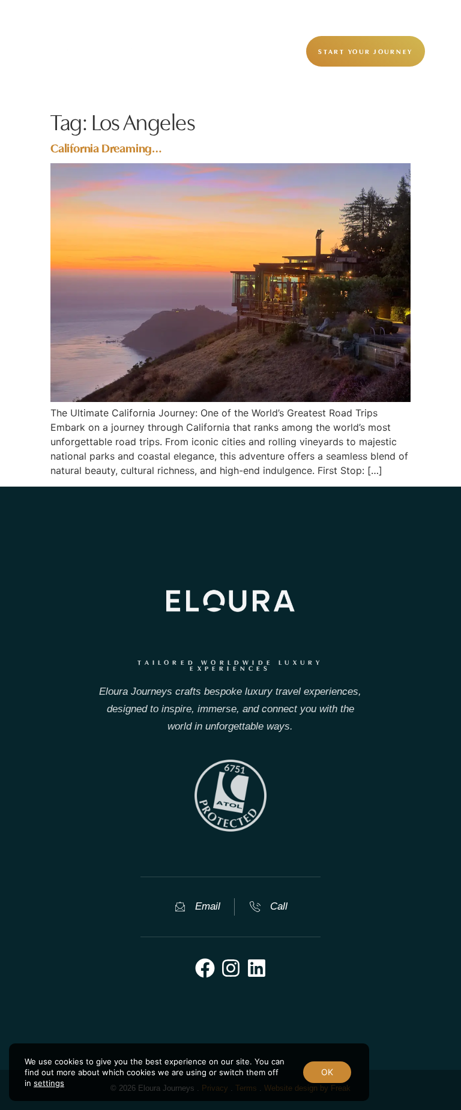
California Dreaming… (106, 147)
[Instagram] (231, 968)
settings (49, 1083)
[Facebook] (205, 968)
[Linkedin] (257, 968)
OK (327, 1072)
